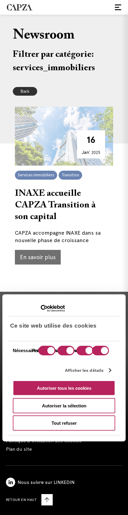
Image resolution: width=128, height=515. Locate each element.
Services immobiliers (36, 175)
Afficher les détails (84, 370)
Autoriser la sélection (64, 405)
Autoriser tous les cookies (64, 388)
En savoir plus (38, 257)
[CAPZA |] (19, 7)
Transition (70, 175)
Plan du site (19, 449)
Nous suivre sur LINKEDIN (46, 482)
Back (25, 91)
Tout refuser (64, 423)
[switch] (65, 351)
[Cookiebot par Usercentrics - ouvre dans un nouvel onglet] (39, 308)
